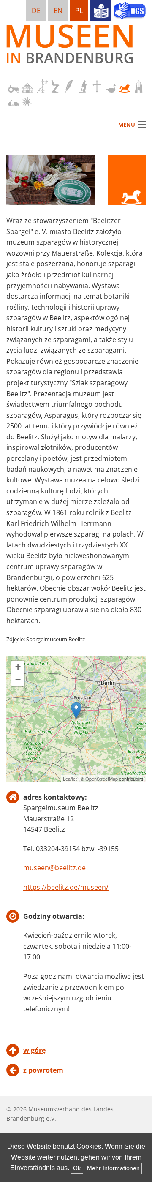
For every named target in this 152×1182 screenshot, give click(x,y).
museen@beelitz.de (54, 867)
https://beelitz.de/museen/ (66, 887)
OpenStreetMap (101, 778)
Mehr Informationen (113, 1168)
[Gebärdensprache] (130, 11)
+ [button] (18, 667)
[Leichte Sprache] (100, 10)
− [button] (18, 679)
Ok (77, 1168)
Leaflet (70, 778)
